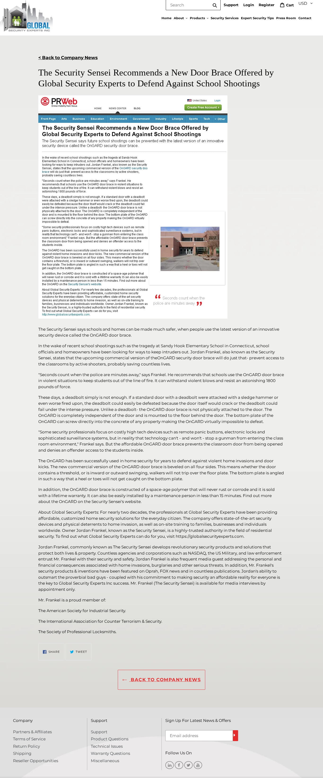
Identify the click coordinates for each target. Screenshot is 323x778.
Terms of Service (29, 739)
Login (248, 5)
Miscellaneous (105, 760)
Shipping (22, 753)
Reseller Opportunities (35, 760)
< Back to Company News (68, 57)
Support (231, 5)
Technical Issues (107, 746)
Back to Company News (165, 679)
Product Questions (109, 739)
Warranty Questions (110, 753)
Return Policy (26, 746)
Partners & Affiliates (32, 731)
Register (266, 5)
